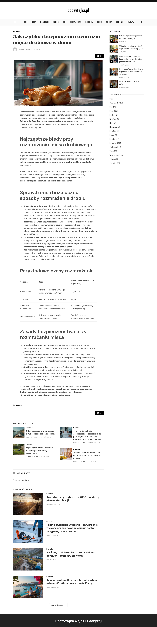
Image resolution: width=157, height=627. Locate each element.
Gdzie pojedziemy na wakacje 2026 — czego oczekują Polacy (40, 432)
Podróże (113, 131)
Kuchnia (112, 115)
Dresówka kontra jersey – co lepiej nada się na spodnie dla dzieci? (86, 455)
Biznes (56, 22)
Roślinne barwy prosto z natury (129, 82)
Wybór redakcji (115, 155)
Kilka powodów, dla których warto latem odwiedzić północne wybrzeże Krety (71, 582)
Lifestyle (76, 449)
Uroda (109, 22)
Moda (33, 22)
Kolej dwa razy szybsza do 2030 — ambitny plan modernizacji (73, 499)
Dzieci (99, 22)
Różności (44, 22)
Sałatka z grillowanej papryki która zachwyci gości (130, 37)
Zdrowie (119, 22)
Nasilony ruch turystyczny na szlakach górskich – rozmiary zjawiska (70, 554)
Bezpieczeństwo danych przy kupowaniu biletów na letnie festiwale (131, 71)
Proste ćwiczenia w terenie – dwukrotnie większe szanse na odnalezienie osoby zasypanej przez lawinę (72, 528)
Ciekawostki (75, 22)
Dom (64, 22)
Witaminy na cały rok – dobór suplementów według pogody (131, 47)
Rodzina (89, 22)
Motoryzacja (114, 127)
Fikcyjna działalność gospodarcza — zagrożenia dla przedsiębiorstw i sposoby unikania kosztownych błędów (87, 435)
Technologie (114, 147)
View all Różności (57, 605)
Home (25, 22)
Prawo (112, 135)
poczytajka (25, 49)
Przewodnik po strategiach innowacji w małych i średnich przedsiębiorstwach (131, 59)
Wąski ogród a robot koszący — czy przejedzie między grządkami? (40, 450)
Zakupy (130, 22)
